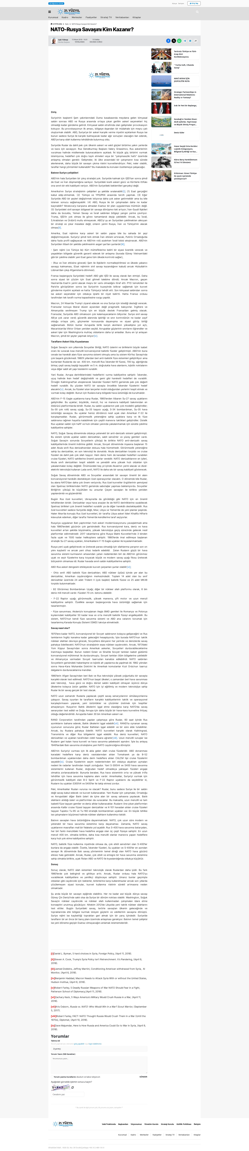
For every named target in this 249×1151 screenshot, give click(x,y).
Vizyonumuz (136, 1124)
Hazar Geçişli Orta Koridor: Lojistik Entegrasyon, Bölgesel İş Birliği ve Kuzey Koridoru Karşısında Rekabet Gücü (186, 149)
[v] (61, 389)
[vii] (116, 723)
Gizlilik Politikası (184, 1124)
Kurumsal (53, 17)
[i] (124, 191)
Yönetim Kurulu (151, 1124)
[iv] (95, 336)
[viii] (114, 738)
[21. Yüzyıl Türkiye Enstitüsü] (62, 1124)
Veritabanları (122, 17)
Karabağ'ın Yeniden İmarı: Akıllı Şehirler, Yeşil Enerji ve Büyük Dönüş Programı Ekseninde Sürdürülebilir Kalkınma (186, 122)
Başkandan (123, 1124)
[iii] (122, 244)
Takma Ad (55, 1040)
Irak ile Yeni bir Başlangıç (185, 105)
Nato (67, 24)
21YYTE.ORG (58, 24)
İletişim (181, 3)
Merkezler (77, 17)
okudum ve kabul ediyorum (77, 1077)
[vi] (128, 567)
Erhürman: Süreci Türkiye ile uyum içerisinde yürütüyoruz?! (185, 176)
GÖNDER (143, 1076)
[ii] (59, 227)
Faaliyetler (91, 17)
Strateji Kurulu (167, 1124)
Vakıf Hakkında (109, 1124)
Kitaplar (137, 17)
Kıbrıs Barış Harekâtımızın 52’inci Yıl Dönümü (185, 161)
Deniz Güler (179, 132)
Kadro (65, 17)
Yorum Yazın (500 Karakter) (63, 1054)
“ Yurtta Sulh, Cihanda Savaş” (184, 66)
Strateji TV (106, 17)
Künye (174, 3)
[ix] (62, 761)
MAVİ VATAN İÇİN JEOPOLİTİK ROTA (182, 79)
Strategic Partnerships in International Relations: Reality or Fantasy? (185, 95)
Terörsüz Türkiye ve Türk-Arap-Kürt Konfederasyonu (185, 54)
